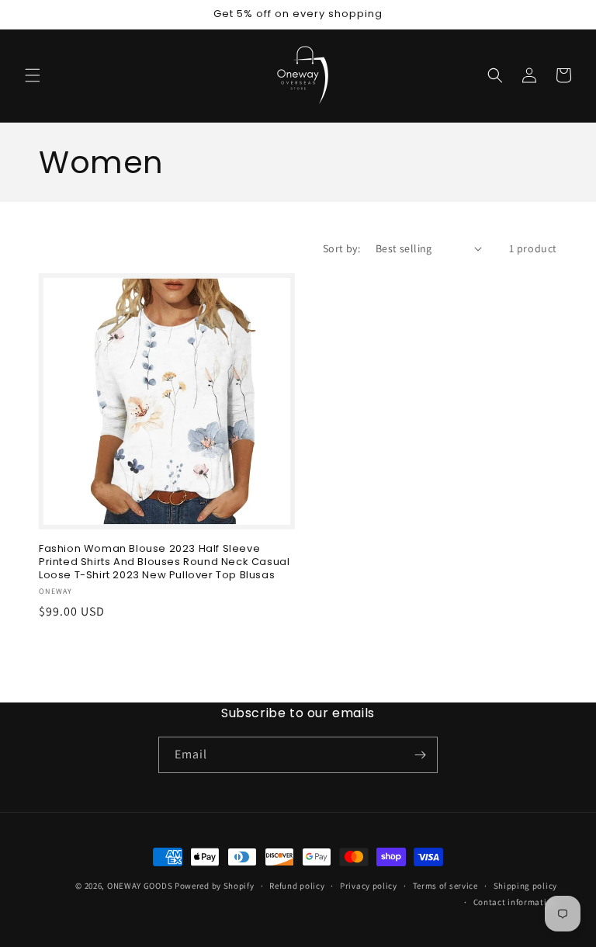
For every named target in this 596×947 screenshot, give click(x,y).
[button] (33, 75)
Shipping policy (526, 885)
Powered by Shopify (215, 885)
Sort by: (341, 248)
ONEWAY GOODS (139, 885)
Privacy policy (368, 885)
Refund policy (296, 885)
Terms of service (445, 885)
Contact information (515, 902)
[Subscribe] (420, 755)
